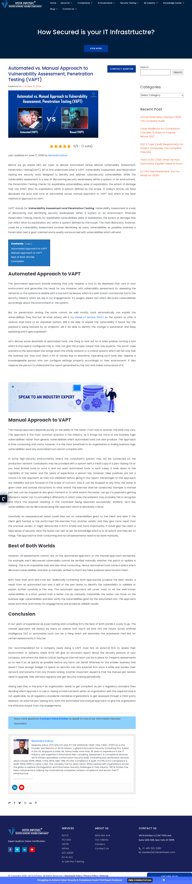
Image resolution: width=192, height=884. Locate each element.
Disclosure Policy (73, 875)
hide (28, 244)
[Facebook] (10, 849)
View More (96, 48)
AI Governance (105, 3)
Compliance (84, 3)
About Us (65, 3)
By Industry (149, 3)
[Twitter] (17, 849)
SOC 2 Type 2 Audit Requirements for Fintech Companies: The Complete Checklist (162, 148)
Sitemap (104, 875)
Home (53, 3)
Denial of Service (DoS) (89, 317)
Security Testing (128, 3)
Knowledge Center (172, 3)
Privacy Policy (91, 875)
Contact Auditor (121, 69)
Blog (52, 9)
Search (144, 67)
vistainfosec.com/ (23, 778)
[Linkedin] (14, 787)
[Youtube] (21, 787)
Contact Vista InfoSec (54, 718)
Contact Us (68, 9)
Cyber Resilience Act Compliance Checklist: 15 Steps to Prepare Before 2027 (160, 132)
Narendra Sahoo (58, 155)
